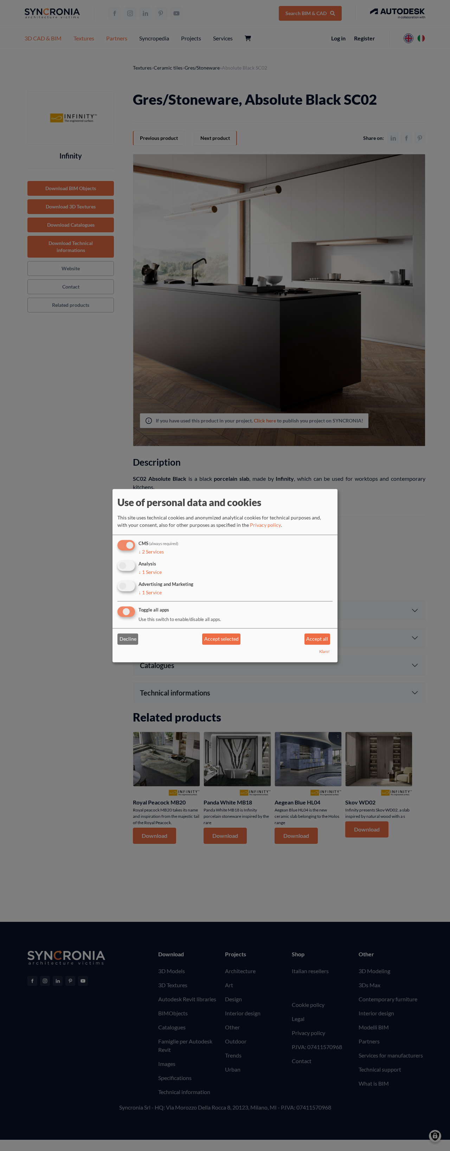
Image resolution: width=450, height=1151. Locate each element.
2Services (151, 552)
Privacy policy (265, 525)
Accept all (317, 639)
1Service (150, 572)
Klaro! (324, 651)
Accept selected (221, 639)
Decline (128, 639)
